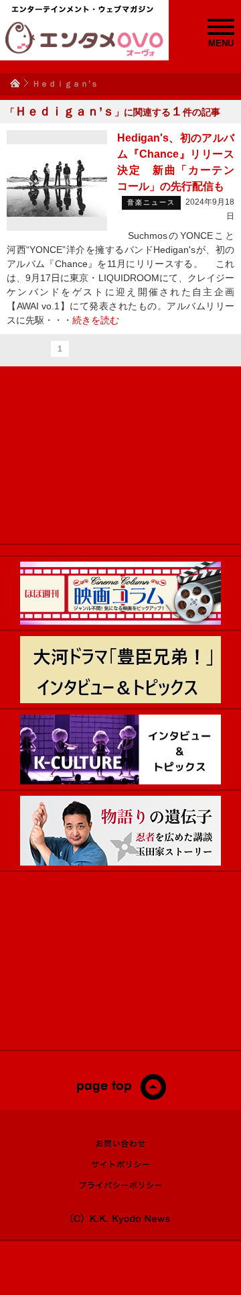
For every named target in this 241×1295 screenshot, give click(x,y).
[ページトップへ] (121, 1097)
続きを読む (95, 320)
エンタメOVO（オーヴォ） (84, 38)
